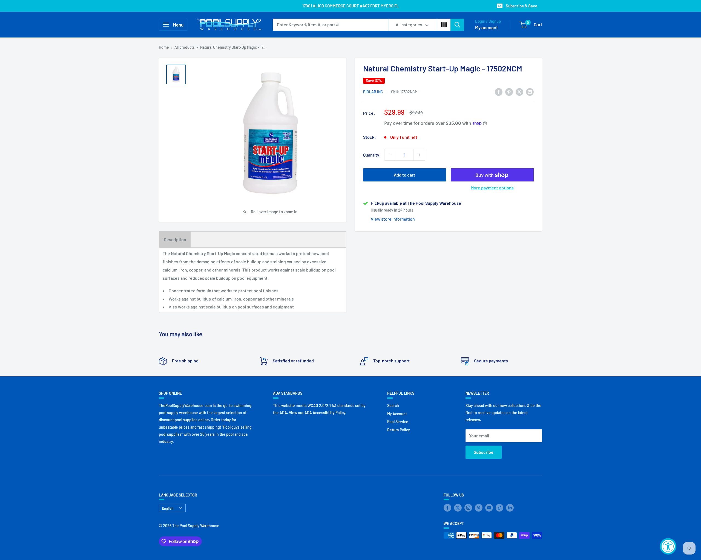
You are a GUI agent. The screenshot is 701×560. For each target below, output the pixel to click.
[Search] (457, 25)
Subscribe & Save (521, 5)
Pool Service (397, 421)
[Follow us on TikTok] (499, 507)
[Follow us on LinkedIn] (510, 507)
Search (393, 405)
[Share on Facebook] (498, 91)
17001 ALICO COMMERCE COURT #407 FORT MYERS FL (350, 5)
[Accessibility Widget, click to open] (668, 546)
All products (184, 47)
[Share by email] (530, 91)
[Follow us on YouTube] (489, 507)
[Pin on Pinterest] (509, 91)
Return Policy (398, 430)
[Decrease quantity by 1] (390, 155)
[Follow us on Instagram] (468, 507)
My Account (397, 413)
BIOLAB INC (373, 92)
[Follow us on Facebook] (447, 507)
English (167, 508)
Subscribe (483, 452)
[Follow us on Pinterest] (478, 507)
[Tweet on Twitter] (519, 91)
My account (486, 27)
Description (175, 239)
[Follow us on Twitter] (458, 507)
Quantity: (372, 154)
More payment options (492, 187)
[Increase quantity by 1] (419, 155)
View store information (393, 218)
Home (164, 47)
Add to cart (404, 175)
